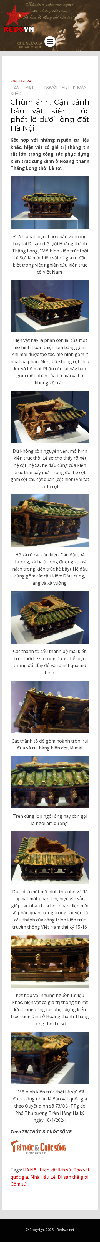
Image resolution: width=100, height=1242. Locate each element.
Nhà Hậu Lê (43, 1177)
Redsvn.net (65, 1229)
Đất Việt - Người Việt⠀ (43, 87)
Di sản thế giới (73, 1177)
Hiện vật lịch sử (55, 1170)
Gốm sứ (19, 1184)
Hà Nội (30, 1170)
